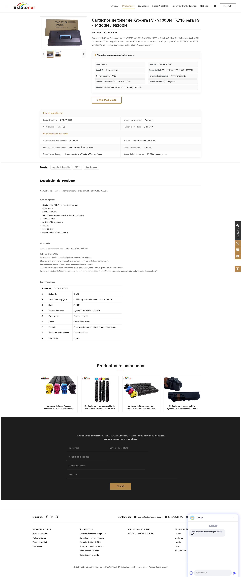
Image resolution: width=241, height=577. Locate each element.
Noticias (204, 6)
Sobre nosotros (160, 6)
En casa (114, 6)
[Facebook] (46, 517)
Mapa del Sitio (180, 551)
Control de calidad (40, 542)
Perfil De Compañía (40, 534)
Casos (177, 547)
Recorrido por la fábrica (184, 6)
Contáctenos (37, 547)
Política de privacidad (157, 567)
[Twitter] (57, 517)
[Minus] (234, 517)
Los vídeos (143, 6)
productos (179, 538)
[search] (215, 6)
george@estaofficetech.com (150, 517)
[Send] (235, 573)
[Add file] (191, 573)
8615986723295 (175, 517)
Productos (127, 6)
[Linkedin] (52, 517)
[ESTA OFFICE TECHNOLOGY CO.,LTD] (24, 6)
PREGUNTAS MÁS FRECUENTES (140, 534)
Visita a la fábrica (39, 538)
